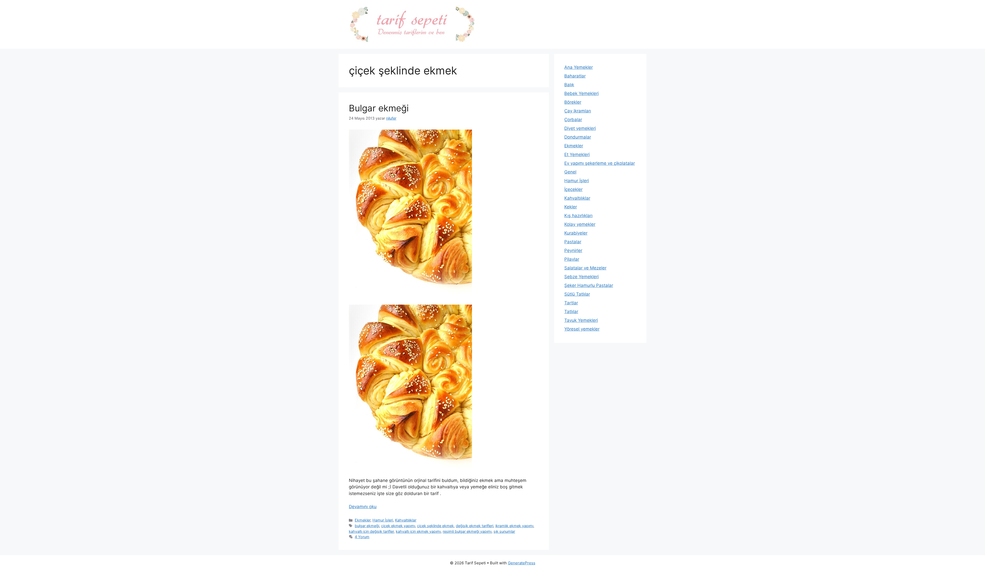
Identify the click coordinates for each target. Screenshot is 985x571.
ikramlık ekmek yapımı (514, 526)
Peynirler (573, 250)
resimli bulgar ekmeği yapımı (467, 531)
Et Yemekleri (577, 154)
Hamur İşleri (382, 520)
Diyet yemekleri (580, 128)
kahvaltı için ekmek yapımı (418, 531)
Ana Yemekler (578, 67)
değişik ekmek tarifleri (474, 526)
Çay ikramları (577, 110)
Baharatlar (575, 76)
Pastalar (572, 241)
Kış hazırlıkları (578, 215)
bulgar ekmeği (367, 526)
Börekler (572, 102)
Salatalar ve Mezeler (585, 267)
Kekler (570, 206)
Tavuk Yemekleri (581, 320)
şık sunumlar (504, 531)
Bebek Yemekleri (581, 93)
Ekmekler (362, 520)
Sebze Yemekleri (581, 276)
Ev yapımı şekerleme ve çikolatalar (599, 163)
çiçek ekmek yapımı (398, 526)
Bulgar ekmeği (379, 108)
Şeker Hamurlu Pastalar (588, 285)
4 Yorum (362, 537)
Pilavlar (571, 259)
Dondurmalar (577, 137)
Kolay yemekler (579, 224)
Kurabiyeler (575, 233)
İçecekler (573, 189)
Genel (570, 172)
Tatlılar (571, 311)
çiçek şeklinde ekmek (435, 526)
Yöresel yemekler (581, 329)
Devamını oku (363, 506)
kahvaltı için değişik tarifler (371, 531)
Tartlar (571, 302)
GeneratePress (521, 562)
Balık (569, 84)
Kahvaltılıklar (405, 520)
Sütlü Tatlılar (577, 294)
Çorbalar (573, 119)
